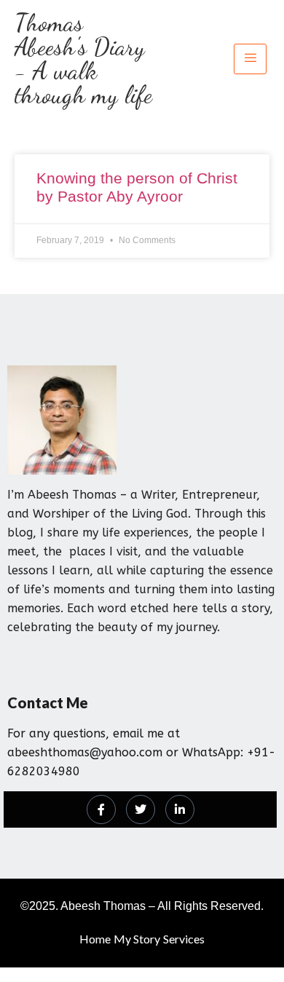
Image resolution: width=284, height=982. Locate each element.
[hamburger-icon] (250, 59)
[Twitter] (140, 809)
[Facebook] (101, 809)
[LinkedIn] (179, 809)
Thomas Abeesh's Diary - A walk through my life (83, 59)
